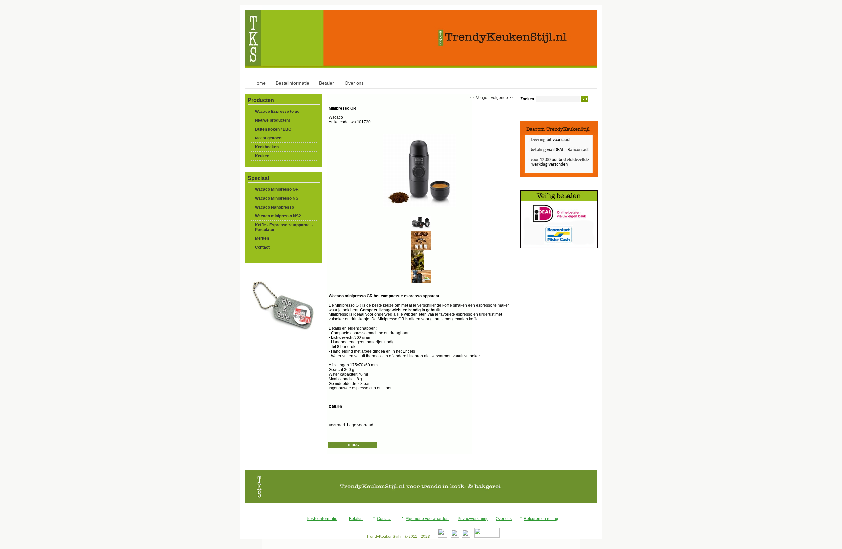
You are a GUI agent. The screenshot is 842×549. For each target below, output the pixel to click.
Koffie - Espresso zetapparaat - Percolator (284, 227)
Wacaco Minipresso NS (276, 198)
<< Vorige (478, 97)
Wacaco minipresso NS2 (278, 216)
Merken (262, 238)
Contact (262, 247)
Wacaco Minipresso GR (277, 189)
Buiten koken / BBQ (273, 129)
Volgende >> (502, 97)
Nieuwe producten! (272, 120)
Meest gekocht (269, 138)
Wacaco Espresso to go (277, 111)
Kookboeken (267, 147)
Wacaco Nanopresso (274, 207)
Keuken (262, 156)
